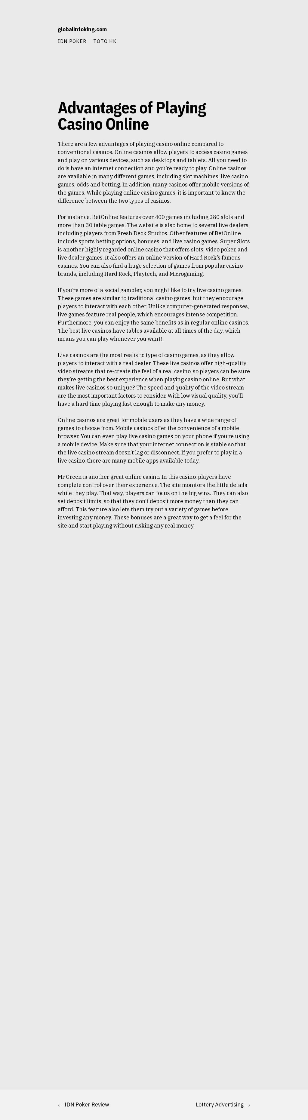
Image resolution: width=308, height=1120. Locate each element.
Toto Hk (105, 41)
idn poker (72, 41)
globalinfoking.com (82, 29)
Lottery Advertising (220, 1104)
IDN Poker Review (86, 1104)
